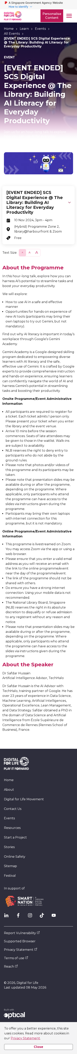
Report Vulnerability (20, 933)
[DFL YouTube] (55, 917)
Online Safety (14, 856)
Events (40, 29)
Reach (9, 966)
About (9, 789)
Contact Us (12, 809)
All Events (12, 33)
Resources (12, 828)
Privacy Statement (25, 1038)
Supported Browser (20, 941)
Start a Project (15, 837)
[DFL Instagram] (32, 917)
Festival (10, 875)
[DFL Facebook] (20, 917)
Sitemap (10, 866)
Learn (24, 29)
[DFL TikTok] (43, 917)
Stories (9, 847)
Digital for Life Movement (24, 799)
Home (9, 29)
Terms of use (14, 958)
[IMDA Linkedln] (8, 917)
